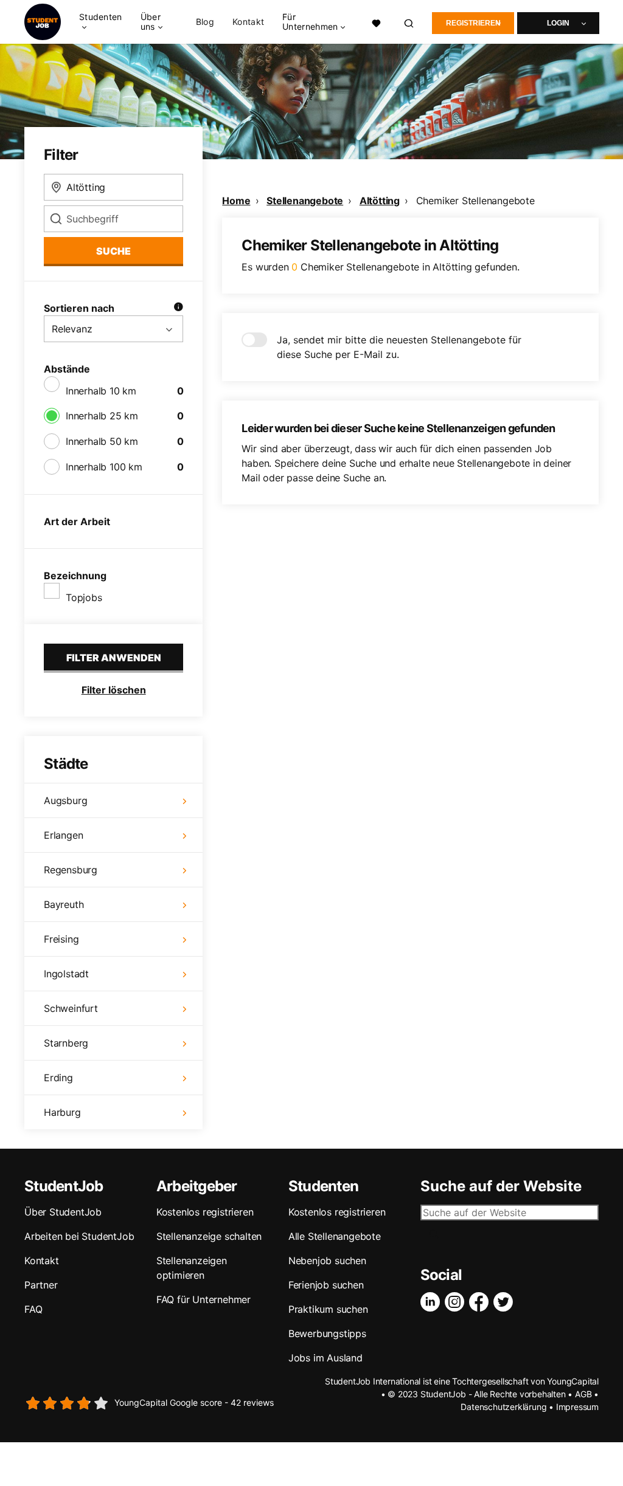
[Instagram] (457, 1302)
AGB (583, 1394)
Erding (58, 1078)
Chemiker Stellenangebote (475, 200)
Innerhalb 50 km (102, 441)
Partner (41, 1285)
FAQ (33, 1309)
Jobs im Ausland (325, 1358)
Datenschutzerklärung (503, 1407)
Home (236, 200)
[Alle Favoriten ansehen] (377, 22)
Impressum (577, 1407)
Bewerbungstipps (327, 1333)
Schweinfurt (71, 1008)
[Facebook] (481, 1302)
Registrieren (473, 23)
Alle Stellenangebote (334, 1236)
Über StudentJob (63, 1212)
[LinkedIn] (432, 1302)
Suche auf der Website (501, 1186)
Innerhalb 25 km (102, 416)
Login (558, 23)
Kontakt (248, 22)
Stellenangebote (304, 200)
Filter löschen (114, 690)
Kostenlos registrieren (205, 1212)
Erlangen (63, 835)
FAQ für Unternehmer (203, 1299)
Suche (113, 251)
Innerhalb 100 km (104, 467)
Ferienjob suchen (326, 1285)
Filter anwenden (113, 658)
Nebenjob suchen (327, 1260)
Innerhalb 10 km (101, 391)
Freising (61, 939)
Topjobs (84, 597)
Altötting (380, 200)
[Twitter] (505, 1302)
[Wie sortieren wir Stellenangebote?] (178, 308)
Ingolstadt (66, 974)
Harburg (62, 1112)
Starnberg (66, 1043)
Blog (205, 22)
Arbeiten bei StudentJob (79, 1236)
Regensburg (70, 870)
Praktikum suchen (328, 1309)
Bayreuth (63, 904)
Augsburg (65, 800)
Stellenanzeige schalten (209, 1236)
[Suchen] (409, 22)
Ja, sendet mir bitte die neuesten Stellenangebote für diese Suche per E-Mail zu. (399, 347)
